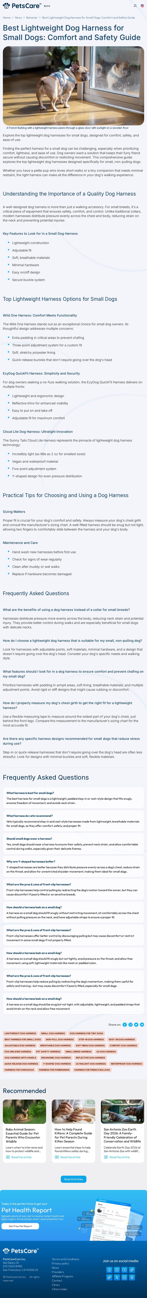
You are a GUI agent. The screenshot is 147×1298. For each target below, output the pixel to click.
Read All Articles (73, 1179)
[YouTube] (124, 1270)
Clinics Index (59, 1289)
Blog (47, 6)
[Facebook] (109, 1270)
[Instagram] (117, 1270)
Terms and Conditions (65, 1259)
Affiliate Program (62, 1276)
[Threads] (132, 1277)
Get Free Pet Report (20, 1226)
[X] (117, 1277)
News (18, 17)
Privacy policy (60, 1263)
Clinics (56, 1285)
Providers (58, 1272)
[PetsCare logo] (22, 6)
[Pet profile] (135, 6)
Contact (57, 1280)
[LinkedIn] (124, 1277)
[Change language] (142, 6)
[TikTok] (132, 1270)
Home (7, 17)
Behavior (32, 17)
